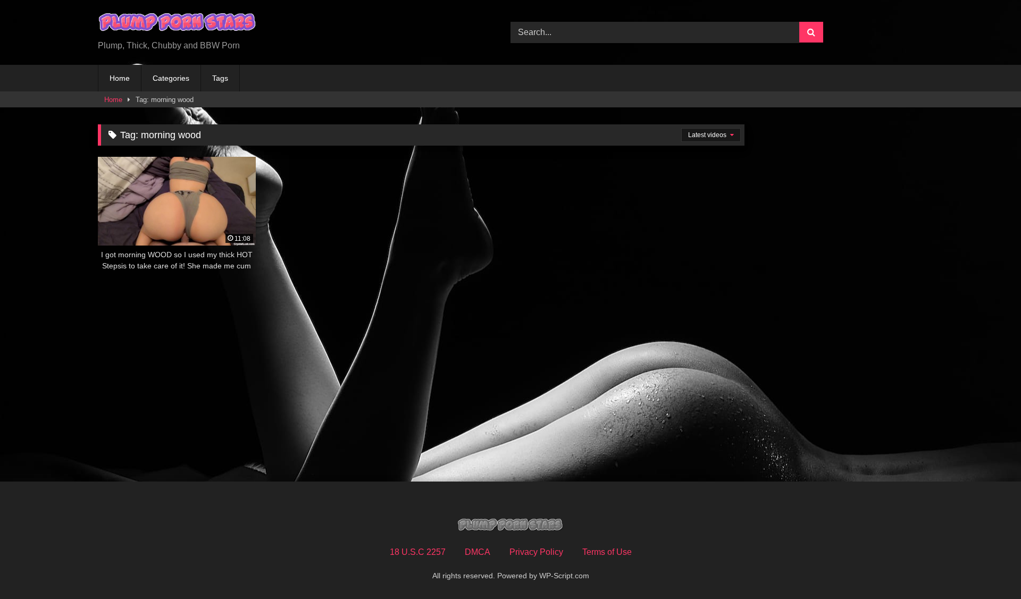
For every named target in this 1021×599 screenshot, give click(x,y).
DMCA (477, 551)
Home (120, 78)
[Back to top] (988, 567)
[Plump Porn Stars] (177, 24)
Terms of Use (607, 551)
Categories (171, 78)
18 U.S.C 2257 (418, 551)
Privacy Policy (536, 551)
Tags (220, 78)
